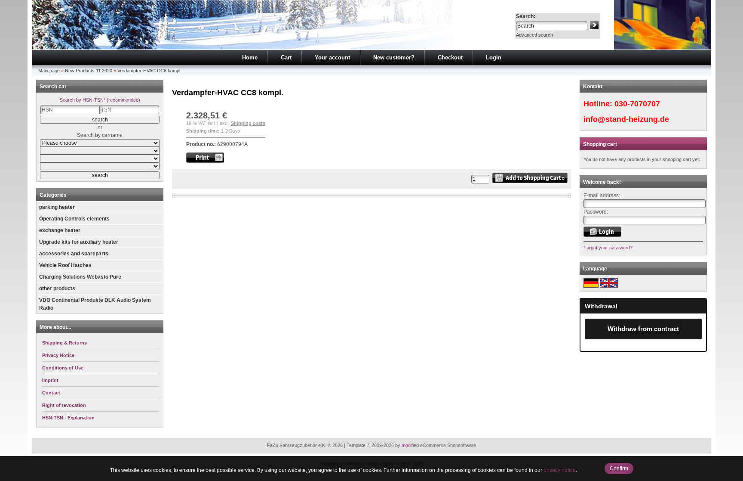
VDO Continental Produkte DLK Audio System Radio (95, 304)
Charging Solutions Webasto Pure (80, 277)
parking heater (57, 207)
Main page (49, 70)
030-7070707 (637, 103)
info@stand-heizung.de (626, 119)
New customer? (393, 57)
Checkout (450, 57)
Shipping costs (248, 123)
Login (493, 57)
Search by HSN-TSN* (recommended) (100, 99)
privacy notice (559, 470)
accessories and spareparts (73, 254)
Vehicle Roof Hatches (65, 265)
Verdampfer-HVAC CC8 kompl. (149, 70)
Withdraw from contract (643, 328)
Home (250, 57)
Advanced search (534, 34)
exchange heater (59, 230)
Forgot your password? (607, 247)
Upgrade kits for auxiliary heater (78, 242)
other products (57, 288)
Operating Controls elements (74, 219)
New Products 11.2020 (88, 70)
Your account (332, 57)
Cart (286, 57)
